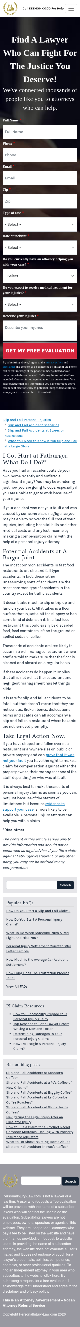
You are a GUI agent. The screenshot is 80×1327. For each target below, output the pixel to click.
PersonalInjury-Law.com (22, 1196)
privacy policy (54, 362)
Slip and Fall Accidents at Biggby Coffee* (39, 1092)
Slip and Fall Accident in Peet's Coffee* (37, 1147)
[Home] (10, 8)
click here (51, 1275)
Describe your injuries (19, 316)
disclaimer (9, 366)
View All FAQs (17, 986)
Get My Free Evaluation (40, 351)
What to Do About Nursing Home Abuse (38, 1142)
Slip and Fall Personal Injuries (27, 420)
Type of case (12, 213)
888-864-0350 (40, 8)
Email (7, 166)
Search (65, 885)
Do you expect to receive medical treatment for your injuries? (37, 290)
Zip (5, 190)
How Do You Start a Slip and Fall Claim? (38, 911)
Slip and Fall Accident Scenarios (33, 425)
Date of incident (14, 236)
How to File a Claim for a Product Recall (38, 1127)
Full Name (10, 120)
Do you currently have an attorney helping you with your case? (38, 261)
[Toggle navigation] (71, 8)
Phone (7, 143)
